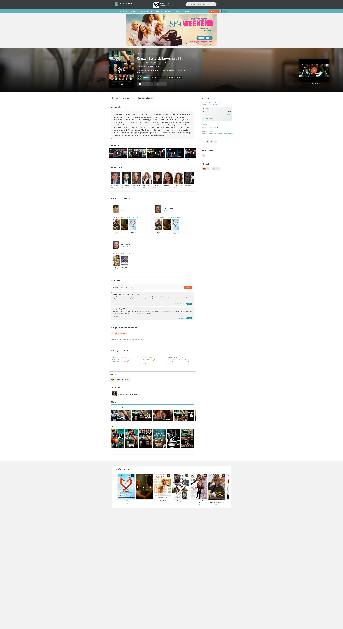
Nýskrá (206, 11)
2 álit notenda (155, 66)
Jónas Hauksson (181, 318)
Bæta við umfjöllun (119, 334)
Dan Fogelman (126, 244)
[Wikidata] (203, 155)
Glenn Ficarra (168, 208)
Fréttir (177, 11)
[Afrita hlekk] (215, 141)
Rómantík (147, 54)
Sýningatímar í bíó (122, 11)
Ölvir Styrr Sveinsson (180, 303)
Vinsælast (186, 11)
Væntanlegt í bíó (146, 11)
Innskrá (188, 287)
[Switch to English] (224, 11)
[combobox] (201, 4)
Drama (154, 54)
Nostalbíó (134, 11)
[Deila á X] (211, 141)
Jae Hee (123, 208)
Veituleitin (158, 11)
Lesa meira (116, 302)
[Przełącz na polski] (226, 11)
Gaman (140, 54)
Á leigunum (168, 11)
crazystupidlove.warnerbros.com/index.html (221, 133)
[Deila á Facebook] (207, 141)
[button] (191, 415)
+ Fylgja (189, 303)
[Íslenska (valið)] (221, 11)
